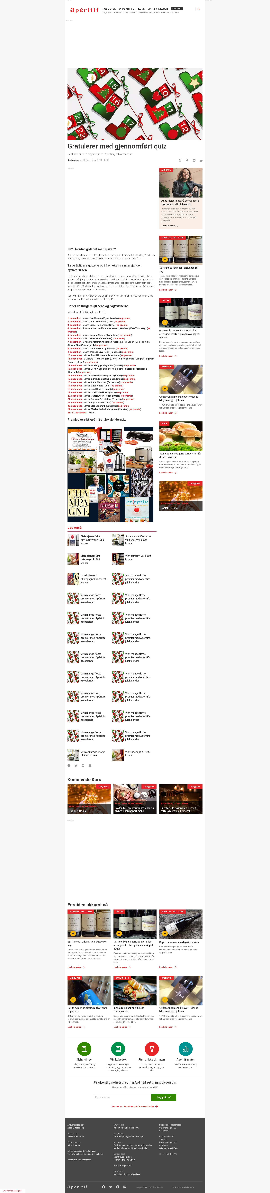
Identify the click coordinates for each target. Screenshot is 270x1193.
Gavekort (133, 12)
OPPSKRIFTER (127, 8)
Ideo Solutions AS (186, 1187)
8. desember (74, 348)
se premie (124, 318)
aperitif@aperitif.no (122, 1157)
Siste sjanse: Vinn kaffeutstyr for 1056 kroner (92, 540)
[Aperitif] (84, 10)
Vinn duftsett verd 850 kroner (138, 557)
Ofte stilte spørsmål (122, 1165)
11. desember (75, 358)
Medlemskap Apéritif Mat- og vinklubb (131, 1148)
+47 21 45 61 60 (128, 1160)
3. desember (74, 325)
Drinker (126, 12)
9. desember (74, 352)
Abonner (176, 8)
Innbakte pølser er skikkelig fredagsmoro (128, 1009)
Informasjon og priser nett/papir (128, 1136)
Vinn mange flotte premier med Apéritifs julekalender (137, 579)
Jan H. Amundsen (76, 1136)
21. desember (75, 399)
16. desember (75, 382)
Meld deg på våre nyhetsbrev (126, 1174)
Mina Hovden (74, 1145)
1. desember (74, 318)
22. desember (75, 402)
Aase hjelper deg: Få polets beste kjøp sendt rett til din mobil (180, 202)
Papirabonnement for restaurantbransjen (132, 1145)
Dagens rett (107, 12)
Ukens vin (117, 12)
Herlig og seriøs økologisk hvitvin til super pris (87, 1009)
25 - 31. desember (77, 412)
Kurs (141, 8)
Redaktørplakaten (95, 1154)
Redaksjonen (74, 160)
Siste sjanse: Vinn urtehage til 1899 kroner (91, 559)
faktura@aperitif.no (168, 1148)
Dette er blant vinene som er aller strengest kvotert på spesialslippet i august (179, 334)
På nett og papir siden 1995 (126, 1128)
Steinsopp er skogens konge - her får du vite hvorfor (180, 455)
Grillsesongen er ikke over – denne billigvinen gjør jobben (178, 398)
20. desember (75, 395)
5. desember (74, 335)
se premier (102, 345)
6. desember (74, 338)
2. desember (74, 321)
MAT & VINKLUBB (158, 8)
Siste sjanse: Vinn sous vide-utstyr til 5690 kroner (138, 540)
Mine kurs (165, 12)
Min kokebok (154, 12)
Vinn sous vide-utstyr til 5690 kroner (93, 753)
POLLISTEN (109, 8)
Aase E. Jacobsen (76, 1128)
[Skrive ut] (201, 160)
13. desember (75, 369)
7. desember (74, 342)
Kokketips (175, 12)
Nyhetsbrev (143, 12)
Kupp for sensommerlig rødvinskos (179, 942)
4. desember (74, 328)
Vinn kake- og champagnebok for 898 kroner (94, 579)
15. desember (75, 379)
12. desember (75, 365)
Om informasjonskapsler (79, 1160)
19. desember (75, 392)
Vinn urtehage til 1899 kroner (137, 753)
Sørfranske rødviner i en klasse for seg (179, 269)
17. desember (75, 385)
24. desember (75, 409)
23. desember (75, 406)
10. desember (75, 355)
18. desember (75, 389)
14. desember (75, 375)
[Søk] (199, 9)
